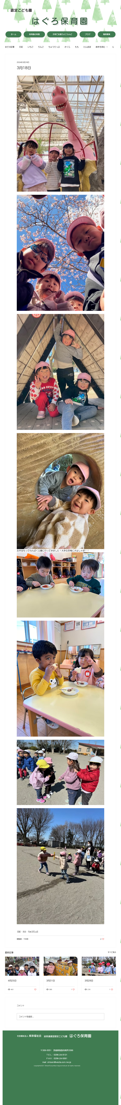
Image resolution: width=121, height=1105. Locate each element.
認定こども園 (21, 10)
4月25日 (12, 981)
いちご (30, 47)
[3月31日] (60, 966)
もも (77, 47)
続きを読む (100, 47)
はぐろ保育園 (60, 21)
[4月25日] (22, 966)
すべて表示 (112, 952)
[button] (113, 47)
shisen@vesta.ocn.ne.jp (59, 1062)
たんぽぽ (87, 47)
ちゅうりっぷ (54, 47)
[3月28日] (99, 966)
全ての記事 (9, 47)
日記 (21, 47)
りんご (41, 47)
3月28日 (89, 981)
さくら (67, 47)
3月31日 (50, 981)
